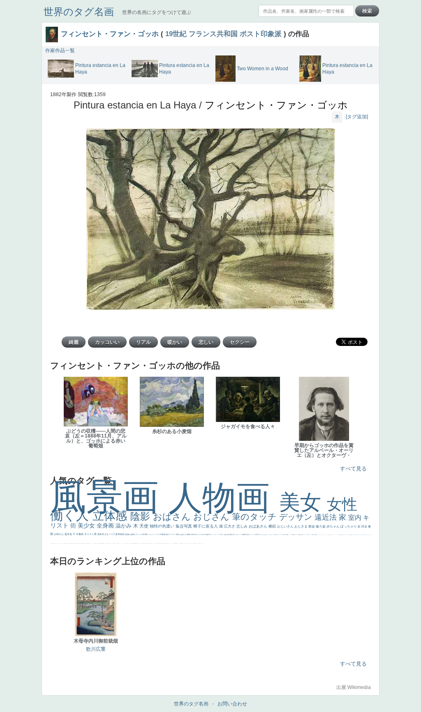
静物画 (121, 534)
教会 (312, 526)
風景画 (109, 497)
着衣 (300, 534)
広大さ (230, 526)
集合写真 (184, 526)
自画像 (127, 534)
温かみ (124, 526)
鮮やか (222, 534)
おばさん (173, 517)
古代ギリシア (303, 534)
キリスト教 (90, 534)
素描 (284, 534)
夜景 (197, 534)
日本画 (307, 534)
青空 (288, 534)
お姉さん (59, 534)
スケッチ (138, 534)
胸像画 (244, 534)
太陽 (296, 534)
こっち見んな (270, 534)
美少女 (87, 525)
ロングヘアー (216, 534)
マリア (112, 534)
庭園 (276, 534)
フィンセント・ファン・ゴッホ (110, 34)
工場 (290, 534)
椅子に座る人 (206, 526)
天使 (144, 525)
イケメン (151, 534)
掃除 (146, 534)
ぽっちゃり (349, 526)
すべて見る (353, 468)
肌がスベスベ (171, 534)
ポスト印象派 (261, 34)
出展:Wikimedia (353, 687)
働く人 (71, 515)
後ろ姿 (321, 526)
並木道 (69, 534)
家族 (231, 534)
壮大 (298, 534)
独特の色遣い (163, 526)
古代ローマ (239, 534)
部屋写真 (207, 534)
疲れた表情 (314, 534)
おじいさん (285, 526)
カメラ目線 (263, 534)
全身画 (106, 525)
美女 (303, 502)
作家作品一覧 (60, 50)
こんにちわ (281, 534)
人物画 (224, 497)
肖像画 (80, 534)
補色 (266, 534)
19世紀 (176, 34)
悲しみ (242, 526)
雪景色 (132, 534)
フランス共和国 (213, 34)
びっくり (251, 534)
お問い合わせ (232, 703)
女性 (342, 504)
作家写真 (193, 534)
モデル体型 (202, 534)
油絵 (225, 534)
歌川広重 (96, 649)
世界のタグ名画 (79, 11)
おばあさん (258, 526)
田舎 (364, 526)
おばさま (183, 534)
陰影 (141, 516)
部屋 (278, 534)
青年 (294, 534)
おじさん (212, 516)
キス (274, 534)
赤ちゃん (333, 526)
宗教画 (163, 534)
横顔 (272, 526)
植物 (188, 534)
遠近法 (327, 517)
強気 (178, 534)
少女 (106, 534)
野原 (234, 534)
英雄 (228, 534)
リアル (157, 534)
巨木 (292, 534)
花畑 (255, 534)
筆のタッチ (255, 516)
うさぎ (310, 534)
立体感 (111, 515)
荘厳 (247, 534)
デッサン (297, 516)
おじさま (301, 526)
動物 (99, 534)
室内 (355, 517)
